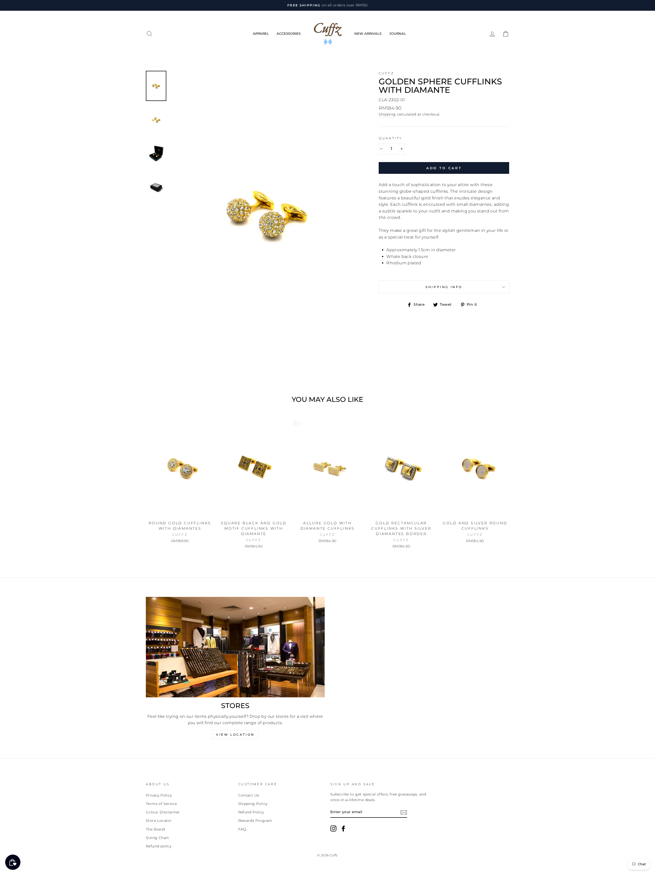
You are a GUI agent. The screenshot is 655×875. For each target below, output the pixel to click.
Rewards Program (255, 821)
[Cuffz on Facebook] (343, 828)
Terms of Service (161, 804)
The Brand (155, 829)
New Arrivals (367, 33)
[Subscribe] (403, 812)
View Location (235, 734)
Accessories (289, 33)
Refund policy (158, 846)
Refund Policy (251, 812)
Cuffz (386, 73)
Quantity (390, 138)
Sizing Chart (157, 838)
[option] (327, 5)
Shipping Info (443, 287)
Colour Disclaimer (163, 812)
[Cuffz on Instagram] (333, 828)
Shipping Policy (253, 804)
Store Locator (159, 821)
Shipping (387, 114)
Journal (397, 33)
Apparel (261, 33)
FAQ (242, 829)
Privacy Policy (159, 795)
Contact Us (248, 795)
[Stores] (235, 647)
